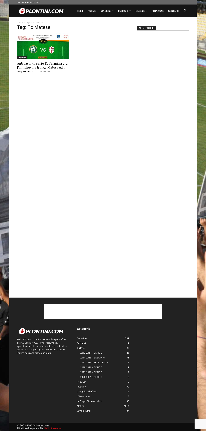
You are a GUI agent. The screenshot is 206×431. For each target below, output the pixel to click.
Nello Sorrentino (53, 428)
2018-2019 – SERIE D (91, 367)
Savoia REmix (84, 410)
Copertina (22, 58)
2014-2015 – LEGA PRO (92, 357)
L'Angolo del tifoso (87, 391)
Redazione (158, 11)
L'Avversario (83, 396)
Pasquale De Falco (26, 71)
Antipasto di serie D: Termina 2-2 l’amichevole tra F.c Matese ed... (42, 65)
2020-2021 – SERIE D (91, 376)
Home (80, 11)
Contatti (173, 11)
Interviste (82, 386)
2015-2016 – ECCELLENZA (94, 362)
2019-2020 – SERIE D (91, 372)
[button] (185, 11)
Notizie (92, 11)
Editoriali (81, 343)
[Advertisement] (163, 160)
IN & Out (81, 381)
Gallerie (140, 11)
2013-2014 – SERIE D (91, 352)
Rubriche (123, 11)
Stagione (106, 11)
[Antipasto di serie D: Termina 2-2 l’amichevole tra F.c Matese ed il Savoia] (43, 46)
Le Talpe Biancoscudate (89, 401)
